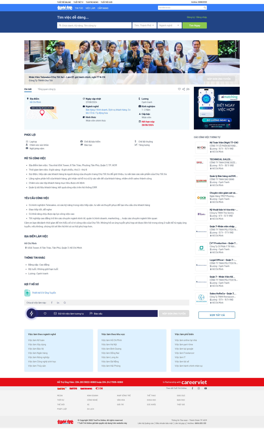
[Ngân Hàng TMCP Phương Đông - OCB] (201, 198)
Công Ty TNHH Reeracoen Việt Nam (222, 296)
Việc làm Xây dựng (37, 344)
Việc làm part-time (184, 344)
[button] (179, 89)
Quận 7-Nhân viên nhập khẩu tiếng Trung (222, 226)
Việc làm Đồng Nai (110, 353)
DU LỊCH (90, 409)
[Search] (205, 8)
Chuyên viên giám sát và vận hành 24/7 (222, 192)
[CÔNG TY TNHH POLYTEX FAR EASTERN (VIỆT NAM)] (201, 231)
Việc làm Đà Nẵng (110, 361)
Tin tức (79, 8)
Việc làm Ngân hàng (38, 353)
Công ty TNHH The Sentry (222, 213)
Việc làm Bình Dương (111, 348)
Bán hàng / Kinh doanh (96, 109)
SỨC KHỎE (151, 404)
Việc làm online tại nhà (186, 340)
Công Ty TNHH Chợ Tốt (41, 80)
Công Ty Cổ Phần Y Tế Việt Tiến (222, 246)
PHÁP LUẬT (62, 409)
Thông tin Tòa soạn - (180, 420)
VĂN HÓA (121, 400)
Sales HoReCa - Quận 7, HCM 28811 (222, 293)
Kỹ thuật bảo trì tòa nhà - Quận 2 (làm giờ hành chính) (223, 209)
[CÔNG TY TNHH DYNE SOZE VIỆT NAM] (201, 164)
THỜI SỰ (60, 400)
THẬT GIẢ (181, 404)
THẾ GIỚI (60, 404)
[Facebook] (192, 388)
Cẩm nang (103, 8)
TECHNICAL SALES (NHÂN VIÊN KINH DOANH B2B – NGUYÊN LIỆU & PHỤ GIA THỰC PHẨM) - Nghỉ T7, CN (224, 159)
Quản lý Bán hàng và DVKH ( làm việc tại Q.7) (223, 175)
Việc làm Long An (109, 357)
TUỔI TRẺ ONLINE (64, 2)
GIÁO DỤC (181, 395)
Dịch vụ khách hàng (117, 109)
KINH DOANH (92, 395)
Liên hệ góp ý (180, 423)
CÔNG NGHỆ (92, 400)
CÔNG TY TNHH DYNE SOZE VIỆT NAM (222, 162)
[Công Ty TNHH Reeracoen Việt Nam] (201, 299)
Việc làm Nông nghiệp (38, 357)
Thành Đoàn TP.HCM (198, 420)
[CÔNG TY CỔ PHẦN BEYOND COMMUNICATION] (201, 148)
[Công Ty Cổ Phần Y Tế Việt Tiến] (201, 248)
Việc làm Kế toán (36, 340)
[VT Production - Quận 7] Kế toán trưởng (223, 243)
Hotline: (196, 423)
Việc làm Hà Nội (109, 344)
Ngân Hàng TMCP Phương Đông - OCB (222, 196)
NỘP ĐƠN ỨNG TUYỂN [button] (219, 78)
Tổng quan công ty (47, 89)
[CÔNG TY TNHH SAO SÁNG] (201, 181)
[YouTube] (205, 388)
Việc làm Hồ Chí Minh (111, 340)
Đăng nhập (201, 17)
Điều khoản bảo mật (164, 423)
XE (88, 404)
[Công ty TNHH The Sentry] (201, 215)
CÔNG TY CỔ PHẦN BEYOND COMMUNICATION (223, 145)
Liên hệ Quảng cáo (146, 423)
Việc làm (90, 8)
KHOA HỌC (151, 400)
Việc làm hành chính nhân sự (188, 365)
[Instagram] (199, 388)
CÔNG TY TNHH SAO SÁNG (222, 179)
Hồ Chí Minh (35, 102)
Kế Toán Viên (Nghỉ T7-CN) (224, 142)
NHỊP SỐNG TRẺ (124, 395)
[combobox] (94, 25)
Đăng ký (191, 17)
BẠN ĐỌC (181, 400)
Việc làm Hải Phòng (110, 365)
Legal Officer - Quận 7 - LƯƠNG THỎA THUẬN (222, 259)
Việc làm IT (180, 357)
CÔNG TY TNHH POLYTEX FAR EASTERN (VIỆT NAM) (223, 229)
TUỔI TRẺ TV (78, 2)
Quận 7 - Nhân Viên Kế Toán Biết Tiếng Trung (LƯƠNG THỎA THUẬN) (222, 276)
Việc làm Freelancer (184, 353)
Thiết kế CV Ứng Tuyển (44, 292)
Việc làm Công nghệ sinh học (42, 361)
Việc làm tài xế (182, 361)
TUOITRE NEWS (92, 2)
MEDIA (60, 395)
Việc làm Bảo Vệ (36, 348)
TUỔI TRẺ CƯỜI (106, 2)
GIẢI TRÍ (120, 404)
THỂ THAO (151, 395)
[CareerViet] (194, 382)
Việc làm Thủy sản (37, 365)
